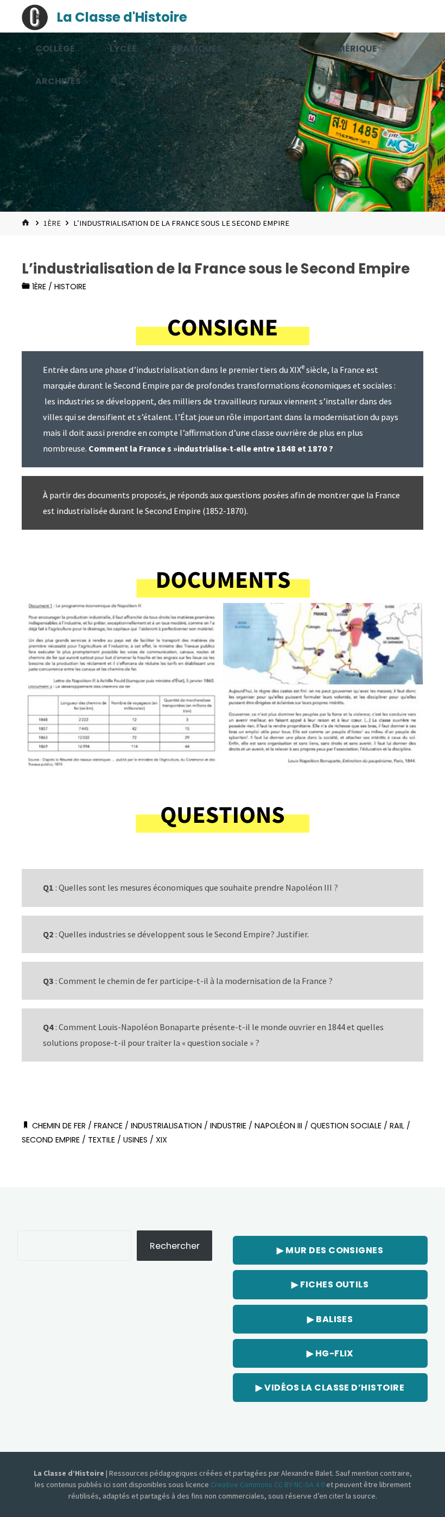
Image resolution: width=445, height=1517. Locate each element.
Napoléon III (278, 1125)
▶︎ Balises (330, 1319)
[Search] (114, 81)
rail (397, 1125)
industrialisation (166, 1125)
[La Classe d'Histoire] (35, 16)
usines (135, 1139)
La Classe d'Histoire (122, 17)
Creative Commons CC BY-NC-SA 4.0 (268, 1484)
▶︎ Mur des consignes (330, 1250)
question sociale (346, 1125)
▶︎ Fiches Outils (329, 1284)
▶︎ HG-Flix (330, 1353)
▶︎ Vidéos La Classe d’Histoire (330, 1387)
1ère (52, 223)
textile (101, 1139)
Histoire (70, 286)
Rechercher (175, 1246)
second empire (51, 1139)
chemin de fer (59, 1125)
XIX (161, 1139)
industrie (228, 1125)
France (108, 1125)
